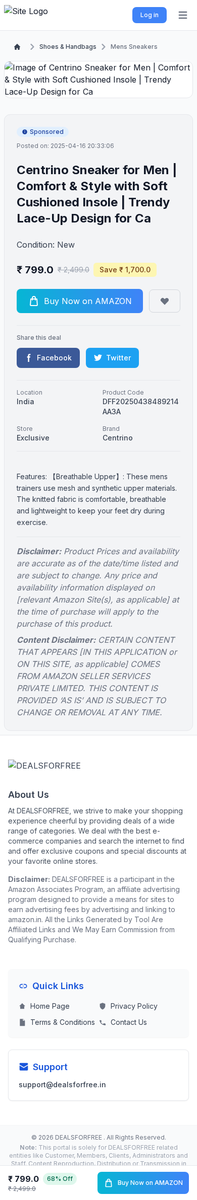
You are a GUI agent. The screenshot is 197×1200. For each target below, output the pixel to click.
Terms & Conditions (62, 1022)
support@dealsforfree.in (62, 1084)
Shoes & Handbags (67, 46)
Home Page (50, 1006)
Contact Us (129, 1022)
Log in (149, 15)
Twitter (118, 357)
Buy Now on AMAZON (150, 1182)
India (25, 401)
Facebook (54, 357)
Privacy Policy (134, 1006)
